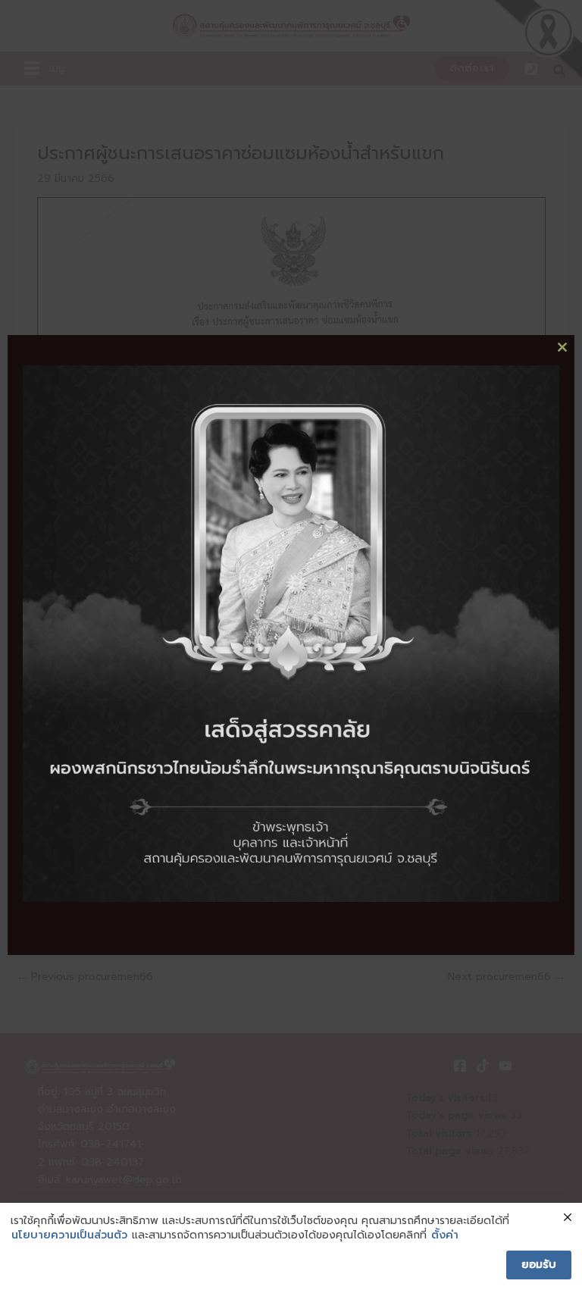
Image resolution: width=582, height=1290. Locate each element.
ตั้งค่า (444, 1235)
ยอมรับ (538, 1265)
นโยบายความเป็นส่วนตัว (69, 1235)
